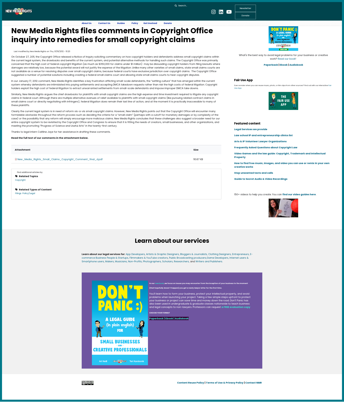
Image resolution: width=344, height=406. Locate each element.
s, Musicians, (119, 261)
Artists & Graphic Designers (162, 254)
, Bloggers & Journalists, (193, 254)
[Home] (18, 11)
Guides (121, 23)
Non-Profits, (135, 261)
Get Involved (150, 23)
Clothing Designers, (219, 254)
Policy (135, 23)
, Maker (108, 261)
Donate (245, 15)
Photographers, (152, 261)
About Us (87, 23)
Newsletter (245, 8)
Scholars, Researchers (175, 261)
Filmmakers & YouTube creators (149, 258)
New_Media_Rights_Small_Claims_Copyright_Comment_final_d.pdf (60, 159)
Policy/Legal (28, 193)
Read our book (286, 58)
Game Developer (217, 258)
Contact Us (104, 23)
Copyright (20, 180)
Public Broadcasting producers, (188, 258)
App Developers (135, 254)
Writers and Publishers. (209, 261)
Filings (18, 193)
